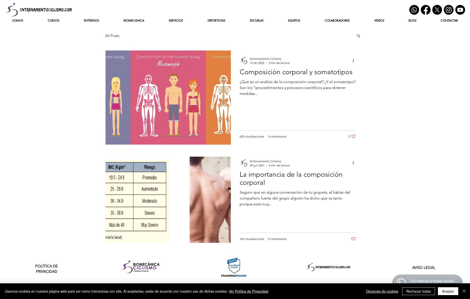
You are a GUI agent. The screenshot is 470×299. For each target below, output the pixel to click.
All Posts (112, 35)
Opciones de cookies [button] (382, 291)
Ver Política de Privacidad (248, 291)
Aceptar (448, 291)
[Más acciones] (355, 60)
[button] (358, 36)
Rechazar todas (418, 291)
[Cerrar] (464, 291)
